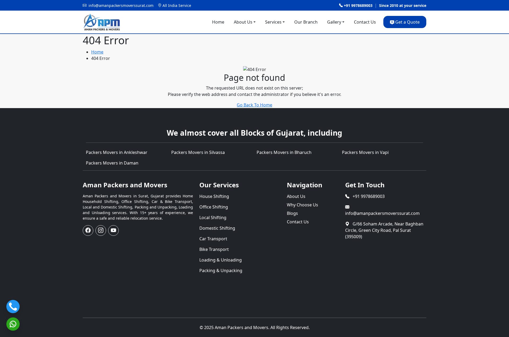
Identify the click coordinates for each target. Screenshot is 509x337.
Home (218, 22)
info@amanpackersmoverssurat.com (382, 213)
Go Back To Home (254, 105)
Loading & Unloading (220, 260)
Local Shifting (212, 217)
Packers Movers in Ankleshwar (116, 152)
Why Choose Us (302, 205)
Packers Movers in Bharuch (284, 152)
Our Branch (306, 22)
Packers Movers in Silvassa (198, 152)
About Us (296, 196)
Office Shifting (213, 207)
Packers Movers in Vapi (365, 152)
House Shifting (214, 196)
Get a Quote (407, 22)
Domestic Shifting (217, 228)
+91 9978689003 (358, 5)
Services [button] (273, 22)
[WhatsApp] (13, 324)
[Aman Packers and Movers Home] (101, 22)
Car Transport (213, 239)
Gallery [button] (334, 22)
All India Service (177, 5)
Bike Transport (214, 249)
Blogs (292, 213)
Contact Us (365, 22)
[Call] (13, 306)
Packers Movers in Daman (112, 163)
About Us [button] (243, 22)
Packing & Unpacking (220, 270)
